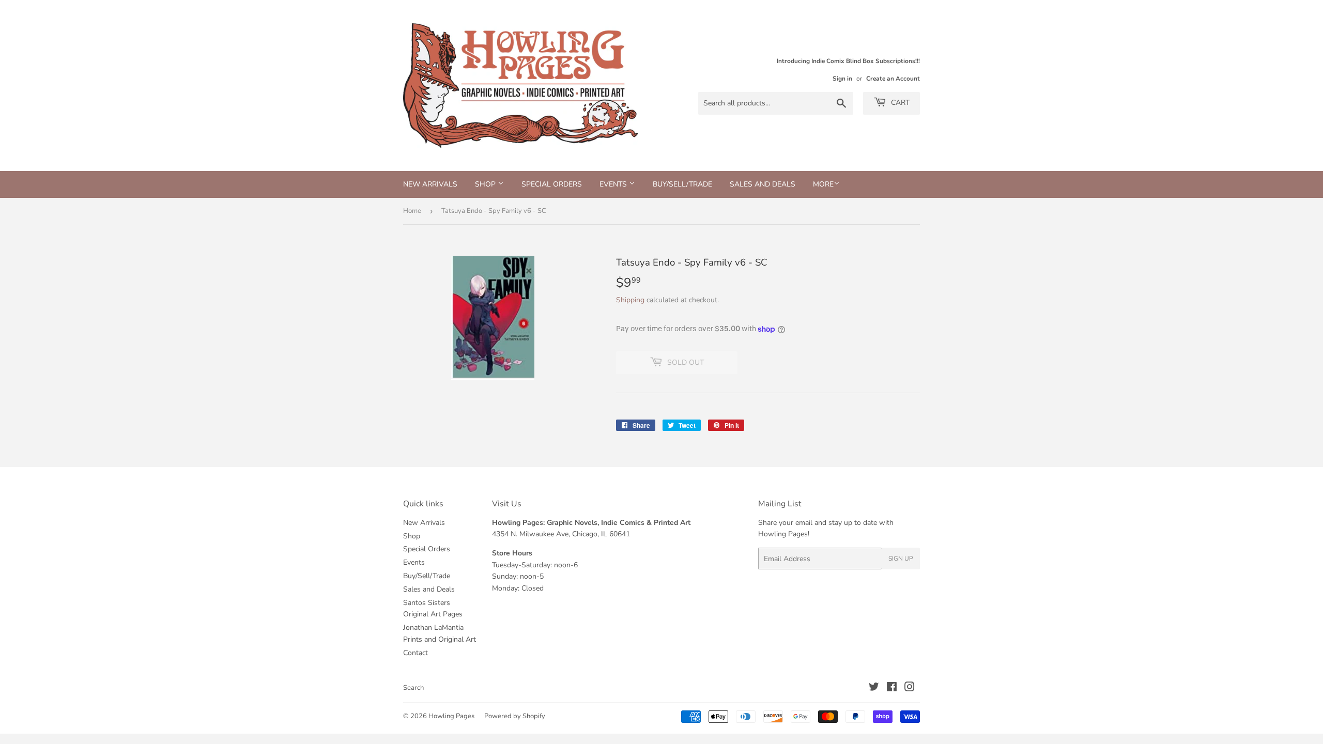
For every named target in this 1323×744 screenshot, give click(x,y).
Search (413, 687)
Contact (415, 653)
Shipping (630, 300)
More (823, 184)
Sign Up (900, 558)
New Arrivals (430, 184)
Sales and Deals (762, 184)
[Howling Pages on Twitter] (874, 688)
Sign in (842, 78)
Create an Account (893, 78)
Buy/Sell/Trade (682, 184)
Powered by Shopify (514, 716)
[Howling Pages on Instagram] (909, 688)
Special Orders (551, 184)
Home (412, 210)
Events (614, 184)
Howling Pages (451, 716)
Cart (899, 102)
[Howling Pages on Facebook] (891, 688)
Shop (486, 184)
